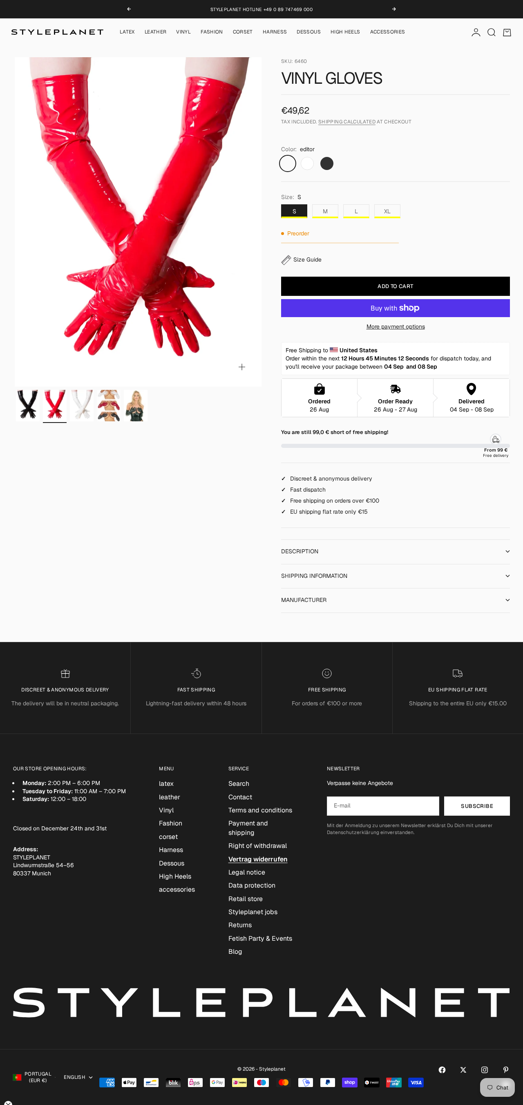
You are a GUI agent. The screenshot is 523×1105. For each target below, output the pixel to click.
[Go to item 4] (109, 406)
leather (156, 32)
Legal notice (246, 872)
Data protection (251, 885)
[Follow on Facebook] (442, 1070)
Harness (275, 32)
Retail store (245, 899)
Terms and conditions (260, 810)
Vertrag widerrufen (258, 859)
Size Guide (307, 259)
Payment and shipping (248, 828)
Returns (240, 925)
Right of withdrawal (257, 845)
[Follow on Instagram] (485, 1070)
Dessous (309, 32)
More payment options (396, 326)
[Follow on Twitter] (463, 1070)
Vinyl (183, 32)
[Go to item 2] (55, 406)
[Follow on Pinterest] (506, 1070)
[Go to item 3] (82, 406)
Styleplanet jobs (252, 912)
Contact (240, 797)
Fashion (212, 32)
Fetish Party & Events (260, 938)
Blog (235, 951)
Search (238, 783)
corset (243, 32)
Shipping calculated (346, 122)
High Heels (345, 32)
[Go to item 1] (28, 406)
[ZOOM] (242, 367)
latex (127, 32)
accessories (387, 32)
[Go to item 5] (136, 406)
